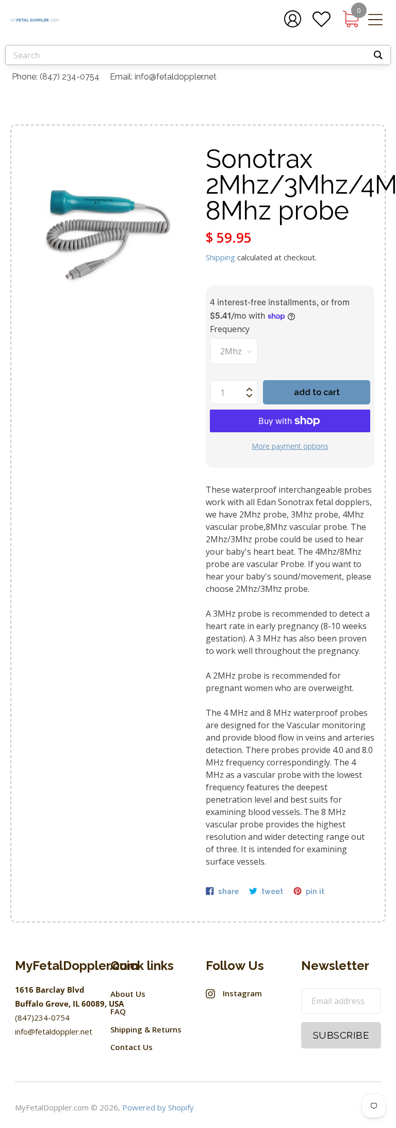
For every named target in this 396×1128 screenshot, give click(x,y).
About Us (127, 994)
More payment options (290, 446)
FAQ (118, 1011)
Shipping (220, 257)
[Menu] (375, 21)
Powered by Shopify (158, 1107)
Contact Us (131, 1047)
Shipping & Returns (146, 1029)
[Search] (378, 55)
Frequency (230, 329)
